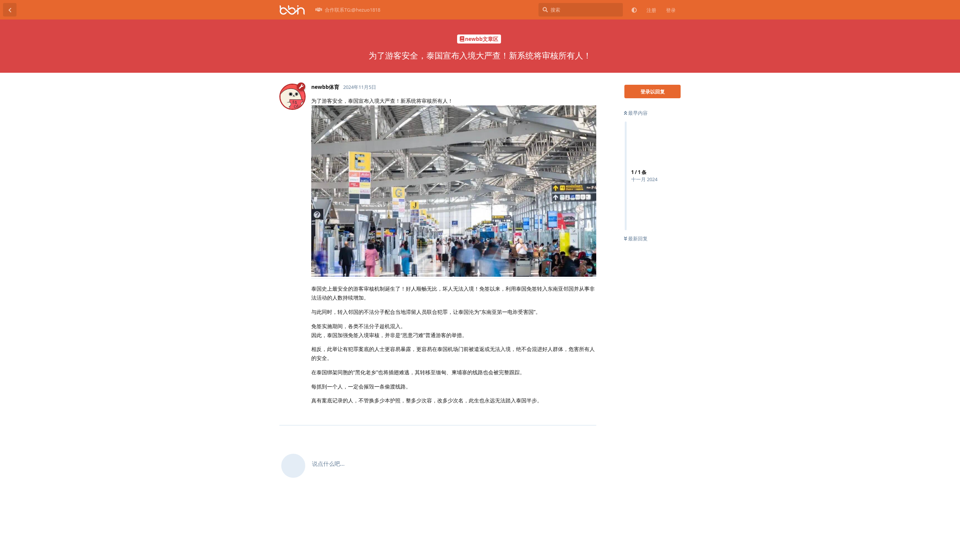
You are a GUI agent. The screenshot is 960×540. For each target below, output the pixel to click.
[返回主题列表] (9, 9)
